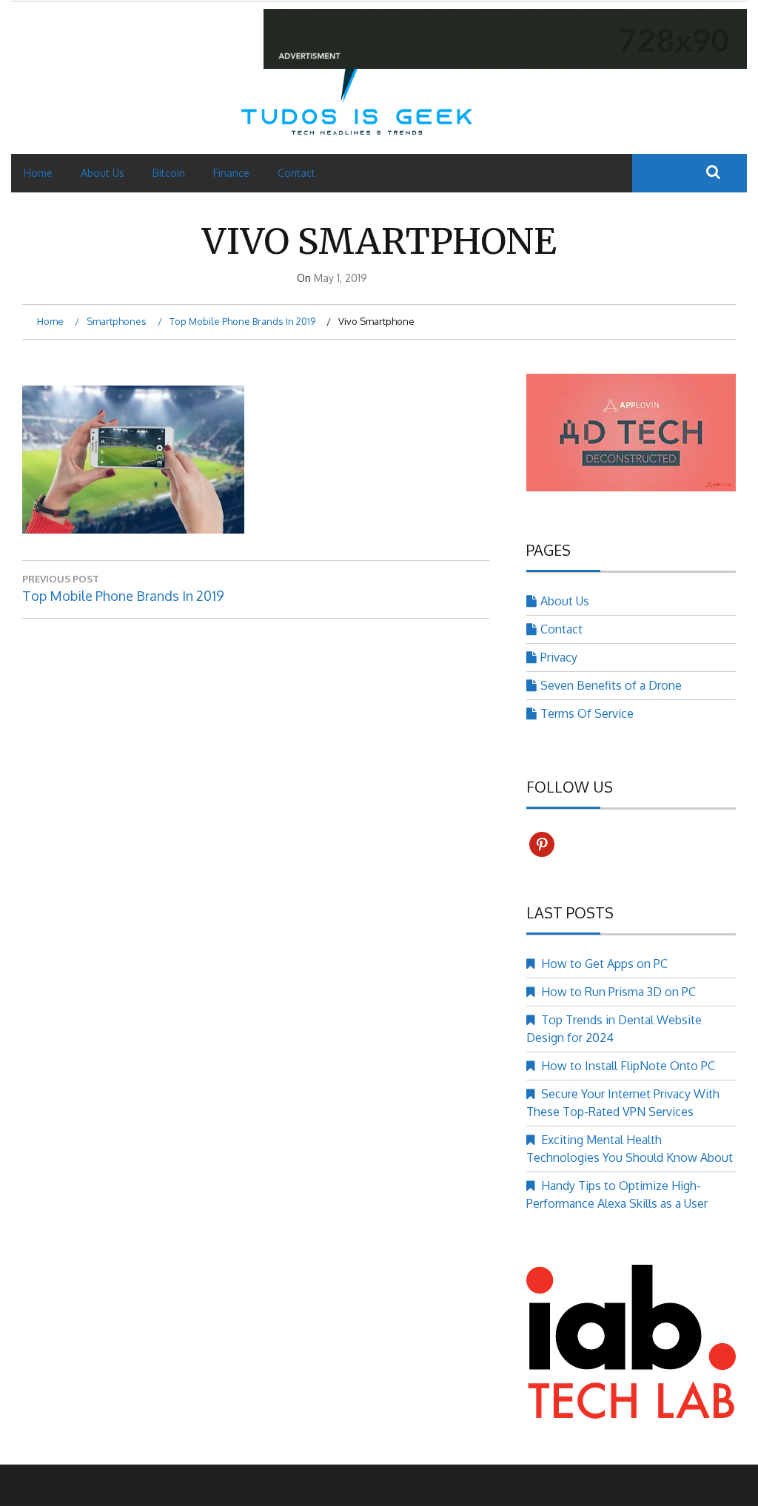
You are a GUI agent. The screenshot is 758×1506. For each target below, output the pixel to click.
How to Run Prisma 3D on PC (618, 991)
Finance (231, 173)
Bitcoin (168, 173)
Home (38, 173)
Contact (296, 173)
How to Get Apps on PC (604, 963)
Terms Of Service (587, 713)
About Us (102, 173)
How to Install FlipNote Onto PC (628, 1065)
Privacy (558, 657)
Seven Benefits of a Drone (611, 685)
